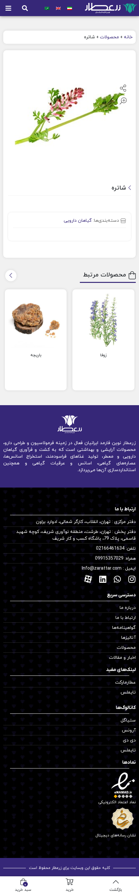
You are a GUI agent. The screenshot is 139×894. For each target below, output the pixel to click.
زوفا (103, 355)
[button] (25, 8)
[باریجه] (36, 320)
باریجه (35, 355)
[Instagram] (132, 579)
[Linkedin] (103, 579)
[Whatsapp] (117, 579)
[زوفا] (103, 320)
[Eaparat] (88, 579)
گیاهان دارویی (78, 221)
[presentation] (10, 275)
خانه (128, 37)
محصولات (109, 37)
